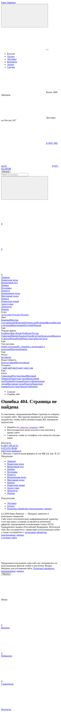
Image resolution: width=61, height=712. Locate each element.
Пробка (8, 381)
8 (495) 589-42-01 (9, 445)
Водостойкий (22, 362)
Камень (23, 349)
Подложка (17, 381)
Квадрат (15, 349)
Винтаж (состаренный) (9, 321)
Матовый (31, 376)
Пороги (28, 384)
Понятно (6, 574)
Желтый (50, 322)
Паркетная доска (18, 378)
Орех (29, 336)
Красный (20, 322)
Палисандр (46, 336)
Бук (3, 333)
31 (2, 314)
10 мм (18, 368)
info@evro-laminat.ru (11, 451)
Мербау (15, 336)
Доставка (11, 59)
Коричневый (18, 325)
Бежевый (5, 320)
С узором (23, 346)
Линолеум (25, 386)
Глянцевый (6, 376)
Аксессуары (14, 386)
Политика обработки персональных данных (29, 508)
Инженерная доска (16, 477)
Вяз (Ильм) (16, 333)
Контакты (12, 62)
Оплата (11, 56)
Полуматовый (19, 376)
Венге (8, 333)
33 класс (16, 314)
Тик (39, 336)
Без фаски (6, 357)
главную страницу (28, 427)
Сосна (44, 338)
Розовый (41, 322)
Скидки (11, 67)
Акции (10, 64)
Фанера (34, 386)
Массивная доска (15, 384)
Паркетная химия (16, 485)
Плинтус (27, 381)
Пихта (38, 338)
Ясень (13, 338)
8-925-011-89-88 (9, 448)
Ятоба (19, 338)
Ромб (3, 346)
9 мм (13, 368)
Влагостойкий (8, 362)
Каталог (5, 171)
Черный (37, 325)
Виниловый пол (15, 466)
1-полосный (12, 346)
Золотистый (31, 322)
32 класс (8, 314)
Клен (28, 333)
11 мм (24, 368)
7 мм (3, 368)
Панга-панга (28, 338)
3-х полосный (35, 346)
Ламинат (5, 378)
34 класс (24, 314)
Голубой (29, 325)
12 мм (30, 368)
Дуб (24, 333)
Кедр (34, 336)
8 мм (8, 368)
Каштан (23, 336)
